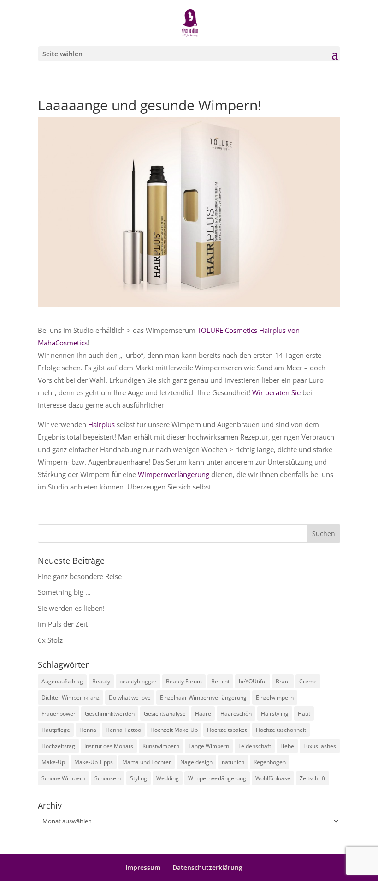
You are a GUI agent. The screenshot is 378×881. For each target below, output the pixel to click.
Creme (308, 681)
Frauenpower (58, 714)
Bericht (220, 681)
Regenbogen (270, 762)
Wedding (167, 778)
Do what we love (130, 697)
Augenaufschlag (62, 681)
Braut (283, 681)
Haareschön (236, 714)
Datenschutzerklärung (207, 867)
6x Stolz (50, 640)
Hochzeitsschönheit (281, 730)
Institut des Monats (108, 746)
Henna (87, 730)
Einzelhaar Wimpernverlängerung (203, 697)
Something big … (64, 592)
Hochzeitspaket (227, 730)
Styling (138, 778)
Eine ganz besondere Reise (80, 576)
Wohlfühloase (272, 778)
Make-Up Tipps (93, 762)
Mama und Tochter (146, 762)
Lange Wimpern (209, 746)
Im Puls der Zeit (63, 623)
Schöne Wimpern (63, 778)
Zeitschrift (312, 778)
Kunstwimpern (160, 746)
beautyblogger (138, 681)
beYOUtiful (252, 681)
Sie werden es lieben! (71, 608)
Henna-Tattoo (123, 730)
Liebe (287, 746)
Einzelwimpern (275, 697)
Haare (203, 714)
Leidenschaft (254, 746)
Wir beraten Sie (276, 392)
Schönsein (107, 778)
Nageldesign (196, 762)
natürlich (233, 762)
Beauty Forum (184, 681)
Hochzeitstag (58, 746)
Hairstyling (275, 714)
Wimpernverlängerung (173, 474)
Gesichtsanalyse (165, 714)
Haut (304, 714)
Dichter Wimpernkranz (70, 697)
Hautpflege (55, 730)
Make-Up (53, 762)
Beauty (101, 681)
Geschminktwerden (110, 714)
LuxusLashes (319, 746)
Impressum (142, 867)
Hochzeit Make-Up (174, 730)
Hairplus (101, 424)
